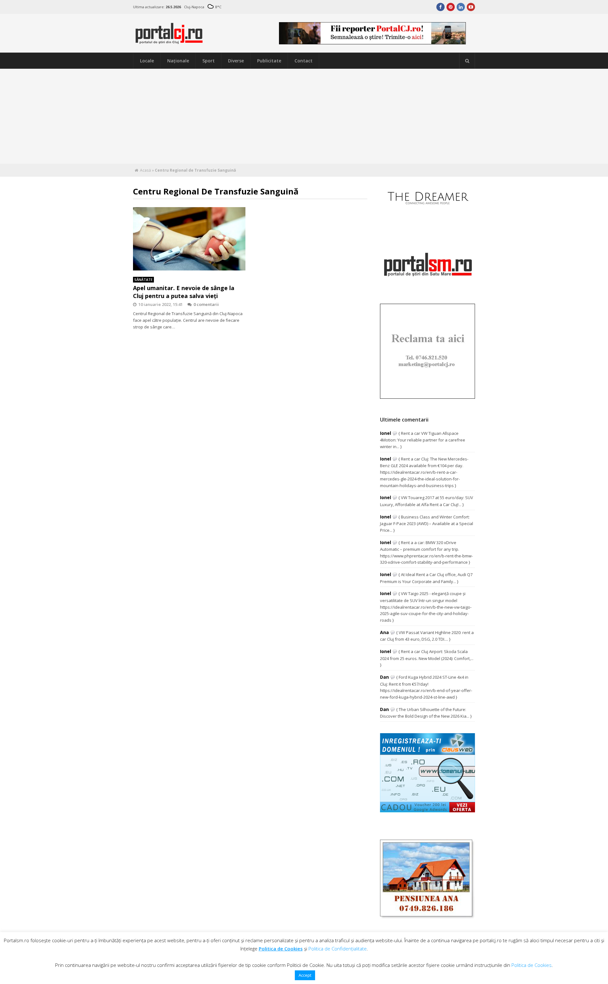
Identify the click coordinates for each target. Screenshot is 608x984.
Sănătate (143, 279)
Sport (208, 61)
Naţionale (178, 61)
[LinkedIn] (461, 7)
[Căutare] (467, 61)
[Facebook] (440, 7)
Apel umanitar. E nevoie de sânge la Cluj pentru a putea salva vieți (183, 292)
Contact (303, 61)
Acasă (145, 170)
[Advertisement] (304, 116)
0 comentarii (206, 304)
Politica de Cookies (281, 948)
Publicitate (269, 61)
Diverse (236, 61)
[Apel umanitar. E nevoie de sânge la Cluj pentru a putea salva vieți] (189, 238)
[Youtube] (471, 7)
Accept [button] (305, 975)
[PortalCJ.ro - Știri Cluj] (169, 41)
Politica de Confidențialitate (337, 948)
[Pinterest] (450, 7)
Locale (147, 61)
